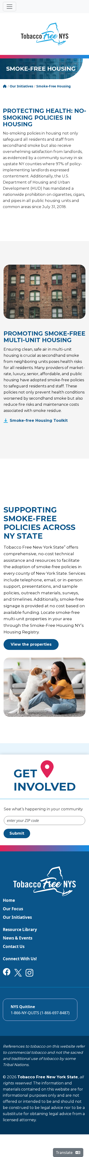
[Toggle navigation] (9, 6)
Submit (16, 833)
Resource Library (20, 929)
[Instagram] (29, 972)
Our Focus (13, 908)
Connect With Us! (20, 958)
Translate (65, 1152)
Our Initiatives (17, 917)
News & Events (17, 938)
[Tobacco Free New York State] (44, 34)
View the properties (31, 644)
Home (9, 900)
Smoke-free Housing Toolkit (39, 420)
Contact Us (13, 946)
